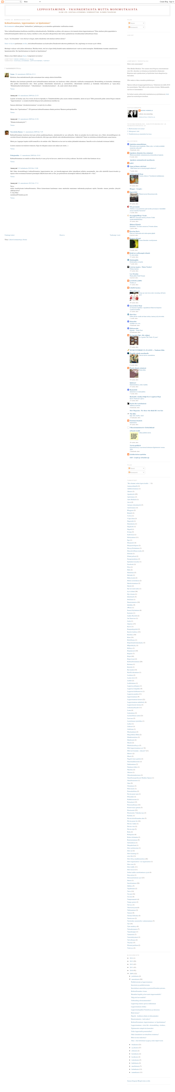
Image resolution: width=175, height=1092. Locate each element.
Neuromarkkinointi (133, 761)
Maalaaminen (131, 732)
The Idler (133, 414)
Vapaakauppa (131, 932)
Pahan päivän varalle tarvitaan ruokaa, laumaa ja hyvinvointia (147, 316)
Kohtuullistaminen (21, 60)
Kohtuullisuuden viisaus (139, 991)
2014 (131, 958)
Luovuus (130, 718)
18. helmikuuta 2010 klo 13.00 (28, 168)
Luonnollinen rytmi (133, 716)
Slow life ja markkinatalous (136, 859)
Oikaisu (129, 772)
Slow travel (131, 870)
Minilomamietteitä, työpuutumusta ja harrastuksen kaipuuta (146, 155)
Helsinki (130, 575)
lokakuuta (135, 1044)
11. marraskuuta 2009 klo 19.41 (30, 155)
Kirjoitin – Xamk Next (136, 330)
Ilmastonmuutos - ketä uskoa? (140, 1019)
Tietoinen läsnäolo (136, 420)
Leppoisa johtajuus (133, 686)
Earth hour (130, 535)
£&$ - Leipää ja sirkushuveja (139, 457)
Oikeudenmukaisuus (133, 775)
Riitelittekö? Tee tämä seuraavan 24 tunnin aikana (144, 226)
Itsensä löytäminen (133, 610)
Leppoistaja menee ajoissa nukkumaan (143, 1003)
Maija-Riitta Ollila (133, 735)
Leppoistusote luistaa (134, 705)
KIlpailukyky (131, 645)
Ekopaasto (130, 543)
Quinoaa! (133, 383)
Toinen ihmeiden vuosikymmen (148, 240)
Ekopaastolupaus (132, 545)
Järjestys (130, 624)
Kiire (128, 637)
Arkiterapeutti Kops (136, 174)
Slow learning (131, 853)
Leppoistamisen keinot (134, 699)
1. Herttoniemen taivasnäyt (136, 129)
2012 (131, 964)
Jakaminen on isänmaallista (137, 392)
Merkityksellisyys (133, 745)
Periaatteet (130, 802)
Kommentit (134, 27)
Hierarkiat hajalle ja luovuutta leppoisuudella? (146, 994)
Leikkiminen (131, 683)
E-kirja (129, 532)
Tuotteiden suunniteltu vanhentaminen (139, 921)
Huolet (129, 586)
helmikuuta (135, 1069)
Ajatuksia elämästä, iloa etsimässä (141, 153)
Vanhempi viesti (115, 235)
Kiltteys (129, 648)
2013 (131, 961)
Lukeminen (131, 713)
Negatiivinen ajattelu (134, 759)
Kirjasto (129, 653)
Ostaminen (130, 786)
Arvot (129, 502)
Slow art (129, 851)
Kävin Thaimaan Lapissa (137, 398)
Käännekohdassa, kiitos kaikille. (139, 385)
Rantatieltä (133, 390)
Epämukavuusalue (133, 562)
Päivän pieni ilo (132, 821)
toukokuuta (135, 1060)
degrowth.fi (133, 192)
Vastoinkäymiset (132, 937)
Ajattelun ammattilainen (138, 144)
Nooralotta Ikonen (16, 132)
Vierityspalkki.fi (135, 445)
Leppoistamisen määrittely (135, 702)
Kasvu (129, 626)
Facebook (130, 564)
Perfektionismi (132, 799)
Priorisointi (131, 810)
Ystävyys (130, 948)
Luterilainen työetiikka (134, 721)
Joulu (129, 621)
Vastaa (12, 89)
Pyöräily (130, 815)
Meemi (129, 743)
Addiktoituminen (132, 489)
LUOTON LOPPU (136, 281)
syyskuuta (135, 1048)
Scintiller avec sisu (135, 323)
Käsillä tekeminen (133, 672)
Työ (128, 924)
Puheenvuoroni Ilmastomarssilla (148, 194)
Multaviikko (142, 370)
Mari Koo (133, 314)
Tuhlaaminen (131, 910)
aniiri (132, 163)
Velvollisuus (131, 940)
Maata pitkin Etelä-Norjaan (137, 276)
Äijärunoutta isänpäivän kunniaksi (142, 1028)
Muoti (129, 756)
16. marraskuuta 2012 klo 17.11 (28, 183)
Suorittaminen (131, 883)
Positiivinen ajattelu (133, 807)
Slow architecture (132, 848)
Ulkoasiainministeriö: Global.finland (142, 427)
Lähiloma (130, 729)
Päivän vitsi (131, 826)
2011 (131, 967)
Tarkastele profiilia (147, 117)
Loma (129, 710)
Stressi (129, 880)
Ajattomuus (131, 497)
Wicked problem (132, 945)
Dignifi (129, 529)
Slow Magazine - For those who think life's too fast (146, 410)
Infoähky (130, 605)
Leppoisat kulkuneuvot (134, 691)
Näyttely (130, 770)
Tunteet (46, 60)
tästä (167, 94)
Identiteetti (130, 597)
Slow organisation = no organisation (139, 861)
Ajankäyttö (131, 494)
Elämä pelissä (131, 556)
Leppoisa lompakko (133, 689)
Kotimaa (130, 664)
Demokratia (131, 524)
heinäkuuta (135, 1054)
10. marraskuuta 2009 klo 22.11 (25, 74)
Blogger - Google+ (136, 189)
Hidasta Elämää (135, 224)
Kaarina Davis (135, 231)
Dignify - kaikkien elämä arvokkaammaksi (144, 1016)
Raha (129, 832)
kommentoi (11, 26)
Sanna (25, 56)
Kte (6, 26)
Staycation (130, 875)
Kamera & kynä (135, 238)
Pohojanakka (14, 155)
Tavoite (129, 897)
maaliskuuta (136, 1066)
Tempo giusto (131, 902)
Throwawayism (132, 907)
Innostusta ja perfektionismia (140, 985)
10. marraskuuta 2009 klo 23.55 (28, 95)
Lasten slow (131, 678)
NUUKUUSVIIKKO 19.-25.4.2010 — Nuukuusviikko (147, 350)
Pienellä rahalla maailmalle (139, 353)
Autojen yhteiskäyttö (134, 505)
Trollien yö (133, 283)
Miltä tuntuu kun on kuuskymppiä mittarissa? (143, 168)
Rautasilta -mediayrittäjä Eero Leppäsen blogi (145, 396)
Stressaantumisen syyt (134, 878)
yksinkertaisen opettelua (138, 454)
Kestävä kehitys (132, 632)
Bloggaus (130, 510)
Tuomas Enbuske (132, 915)
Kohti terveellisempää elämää (140, 253)
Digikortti (130, 526)
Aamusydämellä (132, 486)
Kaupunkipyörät (132, 629)
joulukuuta (135, 976)
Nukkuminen (131, 764)
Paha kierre (130, 789)
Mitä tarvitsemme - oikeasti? (136, 751)
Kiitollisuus (131, 640)
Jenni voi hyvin (10, 43)
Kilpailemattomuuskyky (135, 643)
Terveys (129, 905)
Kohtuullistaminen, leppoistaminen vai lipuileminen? (148, 1022)
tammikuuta (136, 1072)
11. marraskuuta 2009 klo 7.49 (33, 132)
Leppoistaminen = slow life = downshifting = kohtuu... (148, 1025)
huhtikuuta (135, 1063)
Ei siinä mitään (134, 255)
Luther (129, 724)
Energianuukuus (132, 559)
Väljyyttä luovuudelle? (138, 997)
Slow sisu (130, 864)
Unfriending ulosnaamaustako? (141, 1000)
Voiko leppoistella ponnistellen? (141, 1031)
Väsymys (130, 942)
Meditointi (130, 740)
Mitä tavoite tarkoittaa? (138, 1037)
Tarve (129, 891)
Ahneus (129, 491)
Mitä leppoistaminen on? (135, 748)
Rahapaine (130, 834)
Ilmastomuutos (132, 602)
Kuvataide (130, 670)
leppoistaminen (36, 60)
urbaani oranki (135, 431)
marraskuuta (136, 979)
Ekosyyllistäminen (133, 548)
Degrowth (130, 521)
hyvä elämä (131, 591)
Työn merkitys (131, 926)
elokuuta (135, 1051)
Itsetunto (130, 613)
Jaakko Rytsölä (132, 616)
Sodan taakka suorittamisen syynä (138, 872)
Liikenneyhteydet (133, 707)
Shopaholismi (131, 845)
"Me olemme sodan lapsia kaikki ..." (138, 483)
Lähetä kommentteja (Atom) (18, 239)
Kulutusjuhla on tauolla (136, 262)
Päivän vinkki (131, 824)
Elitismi (129, 553)
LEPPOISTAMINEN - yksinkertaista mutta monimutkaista (87, 9)
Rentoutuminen (132, 840)
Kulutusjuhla (134, 260)
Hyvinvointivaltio (133, 589)
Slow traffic (131, 867)
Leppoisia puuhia (133, 694)
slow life (130, 856)
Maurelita (133, 321)
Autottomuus (131, 508)
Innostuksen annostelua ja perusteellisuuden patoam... (148, 988)
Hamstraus (130, 572)
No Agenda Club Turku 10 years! (148, 337)
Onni (128, 783)
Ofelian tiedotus (134, 269)
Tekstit (132, 23)
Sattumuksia (131, 843)
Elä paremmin (135, 207)
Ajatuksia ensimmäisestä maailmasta (142, 160)
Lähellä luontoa (135, 288)
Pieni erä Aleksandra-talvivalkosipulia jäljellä (142, 233)
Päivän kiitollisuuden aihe (135, 818)
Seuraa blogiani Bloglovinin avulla (138, 1081)
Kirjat (129, 656)
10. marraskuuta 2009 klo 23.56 (28, 119)
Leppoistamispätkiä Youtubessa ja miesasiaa (145, 1010)
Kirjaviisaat (131, 659)
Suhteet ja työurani (135, 405)
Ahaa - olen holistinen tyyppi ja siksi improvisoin (147, 1041)
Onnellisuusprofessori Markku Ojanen (139, 778)
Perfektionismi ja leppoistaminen (141, 982)
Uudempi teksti (10, 235)
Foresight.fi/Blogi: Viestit (138, 215)
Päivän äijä (130, 829)
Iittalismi (130, 599)
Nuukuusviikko (132, 767)
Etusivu (62, 235)
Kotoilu (129, 667)
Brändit (129, 513)
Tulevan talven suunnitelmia (147, 355)
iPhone (129, 607)
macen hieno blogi (136, 305)
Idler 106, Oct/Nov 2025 (137, 416)
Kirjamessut (131, 651)
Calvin (129, 516)
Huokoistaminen (132, 583)
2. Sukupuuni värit (133, 131)
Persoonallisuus (132, 805)
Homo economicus (133, 580)
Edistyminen (131, 537)
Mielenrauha (134, 328)
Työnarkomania (132, 929)
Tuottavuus (131, 918)
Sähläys (129, 886)
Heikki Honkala (147, 110)
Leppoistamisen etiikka (138, 1007)
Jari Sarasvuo (131, 618)
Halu (128, 570)
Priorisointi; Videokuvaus (135, 813)
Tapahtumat (131, 888)
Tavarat (129, 894)
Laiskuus (130, 675)
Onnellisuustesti (132, 780)
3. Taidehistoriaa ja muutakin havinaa (139, 134)
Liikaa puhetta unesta (145, 433)
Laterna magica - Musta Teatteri (141, 267)
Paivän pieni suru (132, 794)
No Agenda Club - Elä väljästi (140, 335)
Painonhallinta (132, 791)
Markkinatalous (132, 737)
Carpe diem (131, 518)
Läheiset (130, 726)
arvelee (24, 43)
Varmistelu (130, 934)
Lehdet (129, 680)
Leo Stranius (134, 274)
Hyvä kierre (131, 594)
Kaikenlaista (133, 422)
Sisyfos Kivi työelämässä (138, 403)
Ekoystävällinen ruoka (134, 551)
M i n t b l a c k (135, 291)
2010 (131, 970)
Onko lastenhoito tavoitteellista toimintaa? (145, 1034)
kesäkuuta (135, 1057)
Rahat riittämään (132, 837)
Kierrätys (130, 635)
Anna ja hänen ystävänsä (138, 166)
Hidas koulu (131, 578)
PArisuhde (130, 797)
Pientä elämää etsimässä (138, 368)
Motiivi (129, 753)
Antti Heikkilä (132, 499)
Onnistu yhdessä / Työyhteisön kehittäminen (151, 176)
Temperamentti (132, 899)
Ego (128, 540)
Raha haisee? (135, 1013)
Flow (128, 567)
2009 (131, 973)
